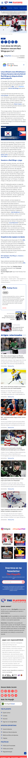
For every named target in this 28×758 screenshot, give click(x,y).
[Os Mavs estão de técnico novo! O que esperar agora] (20, 553)
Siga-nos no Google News (10, 722)
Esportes (9, 8)
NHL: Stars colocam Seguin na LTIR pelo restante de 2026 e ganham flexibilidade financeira (12, 357)
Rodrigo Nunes (7, 55)
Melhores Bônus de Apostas (10, 735)
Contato (5, 715)
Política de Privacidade (9, 745)
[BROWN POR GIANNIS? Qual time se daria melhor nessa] (20, 540)
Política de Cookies (8, 748)
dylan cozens (4, 278)
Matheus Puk (11, 366)
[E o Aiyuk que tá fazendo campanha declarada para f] (7, 540)
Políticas (4, 742)
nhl (3, 38)
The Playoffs (6, 709)
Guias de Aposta (7, 729)
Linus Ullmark (5, 280)
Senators (21, 86)
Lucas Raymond (14, 280)
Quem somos (6, 712)
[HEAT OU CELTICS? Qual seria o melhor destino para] (7, 553)
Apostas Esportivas (8, 725)
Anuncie (5, 719)
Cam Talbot (4, 277)
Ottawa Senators (5, 282)
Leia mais (4, 307)
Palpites (16, 8)
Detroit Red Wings (13, 277)
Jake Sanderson (21, 278)
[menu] (2, 2)
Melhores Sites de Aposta (10, 732)
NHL (4, 8)
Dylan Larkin (12, 278)
